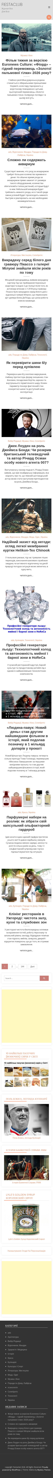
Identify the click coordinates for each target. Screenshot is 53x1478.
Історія (11, 1354)
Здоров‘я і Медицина (17, 1350)
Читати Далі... (26, 104)
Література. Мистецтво (20, 255)
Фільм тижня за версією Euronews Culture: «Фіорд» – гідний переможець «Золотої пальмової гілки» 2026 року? (27, 1417)
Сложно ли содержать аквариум (22, 1424)
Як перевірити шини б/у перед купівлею (26, 1438)
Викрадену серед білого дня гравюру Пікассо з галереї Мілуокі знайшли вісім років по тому (26, 1431)
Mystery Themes (43, 1470)
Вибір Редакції (14, 441)
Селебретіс (37, 255)
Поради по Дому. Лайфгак (24, 355)
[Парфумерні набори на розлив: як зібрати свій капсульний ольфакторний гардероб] (26, 797)
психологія (13, 1387)
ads (9, 152)
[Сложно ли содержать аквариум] (26, 131)
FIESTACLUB (9, 4)
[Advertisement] (26, 1016)
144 (22, 966)
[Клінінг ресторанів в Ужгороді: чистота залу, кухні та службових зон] (26, 885)
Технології (42, 355)
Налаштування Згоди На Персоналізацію (26, 1251)
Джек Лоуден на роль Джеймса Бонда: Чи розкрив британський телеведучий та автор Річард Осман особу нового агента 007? (26, 454)
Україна (29, 155)
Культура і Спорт (15, 1366)
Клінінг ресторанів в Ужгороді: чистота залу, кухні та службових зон (26, 918)
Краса (24, 812)
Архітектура (13, 1337)
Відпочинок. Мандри (21, 152)
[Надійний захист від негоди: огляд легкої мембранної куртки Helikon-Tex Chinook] (26, 516)
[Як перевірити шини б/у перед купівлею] (26, 334)
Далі (32, 966)
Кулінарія (19, 640)
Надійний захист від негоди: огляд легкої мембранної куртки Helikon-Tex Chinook (26, 546)
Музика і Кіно (26, 55)
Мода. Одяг (34, 537)
